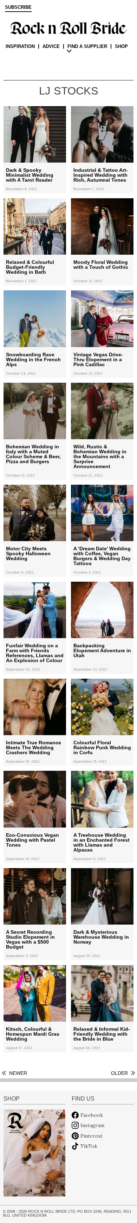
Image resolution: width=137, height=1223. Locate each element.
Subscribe (18, 7)
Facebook (91, 1115)
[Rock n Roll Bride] (68, 27)
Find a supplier (87, 46)
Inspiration (20, 46)
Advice (51, 46)
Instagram (92, 1125)
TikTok (88, 1146)
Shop (121, 46)
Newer (18, 1073)
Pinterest (91, 1136)
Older (119, 1073)
